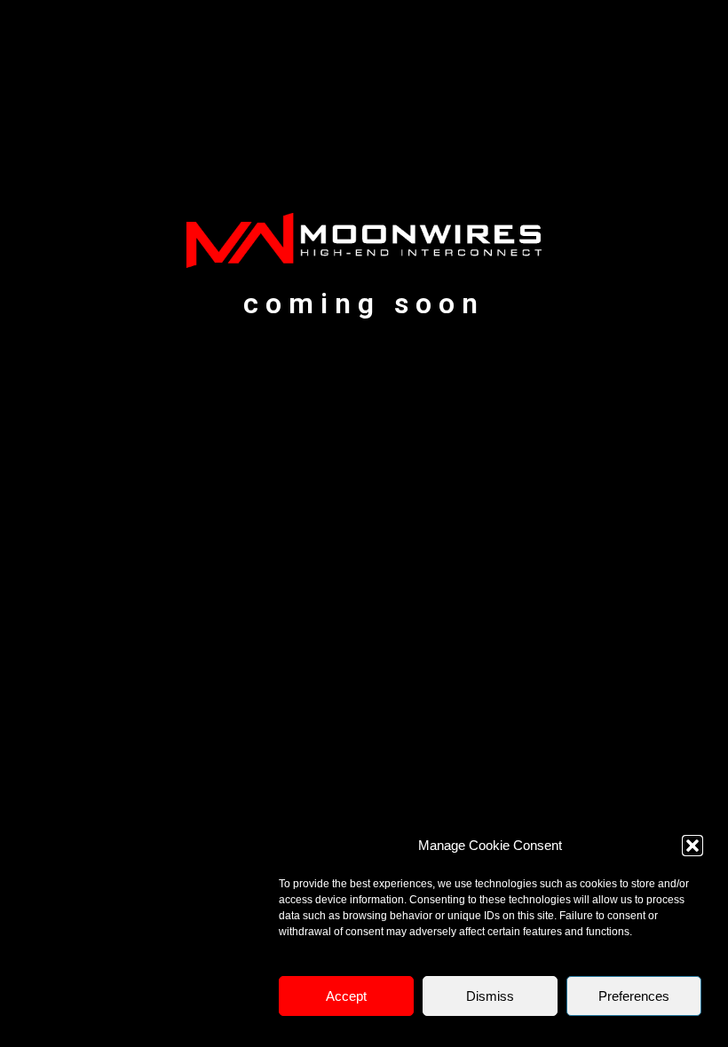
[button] (692, 845)
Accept (346, 996)
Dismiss (490, 996)
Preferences (633, 996)
